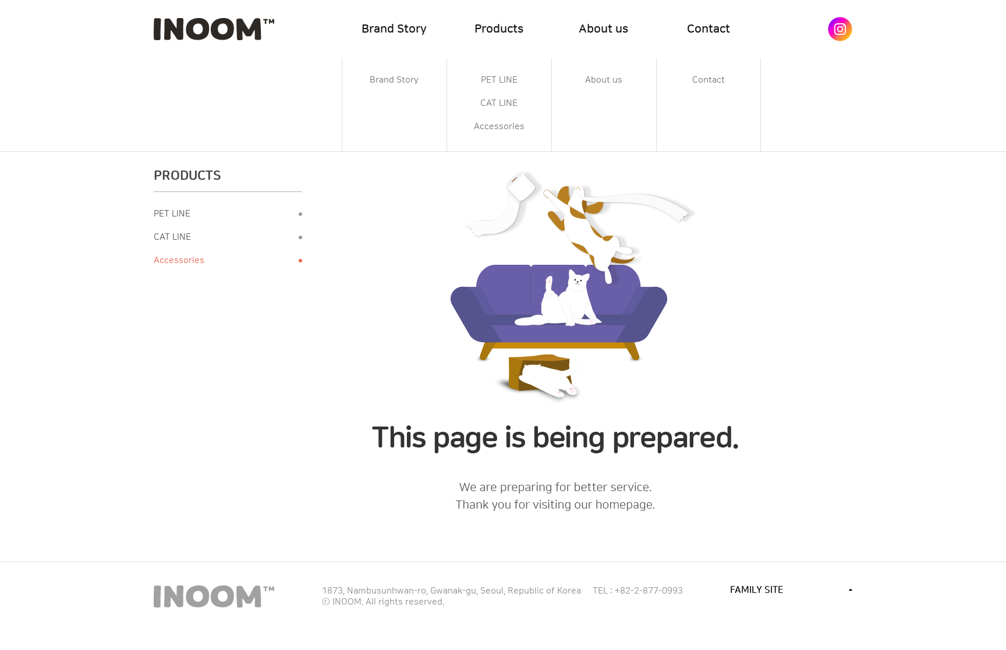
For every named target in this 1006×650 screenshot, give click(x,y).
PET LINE (499, 80)
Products (498, 29)
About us (603, 29)
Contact (708, 29)
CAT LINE (499, 103)
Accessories (499, 127)
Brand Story (394, 29)
